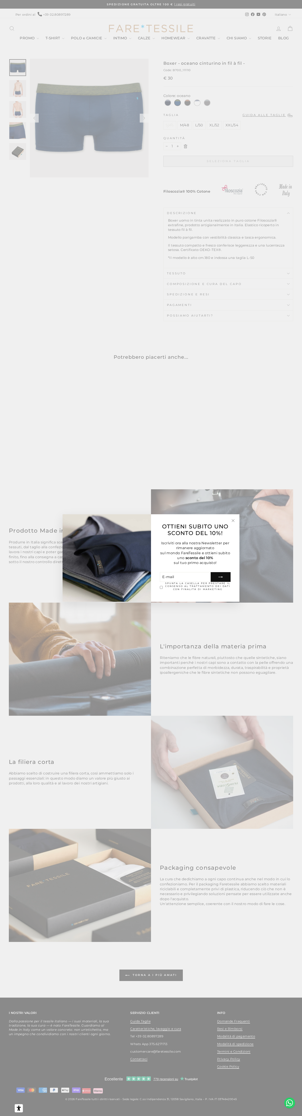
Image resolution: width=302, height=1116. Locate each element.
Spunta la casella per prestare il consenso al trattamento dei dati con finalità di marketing (197, 586)
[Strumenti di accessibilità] (19, 1108)
